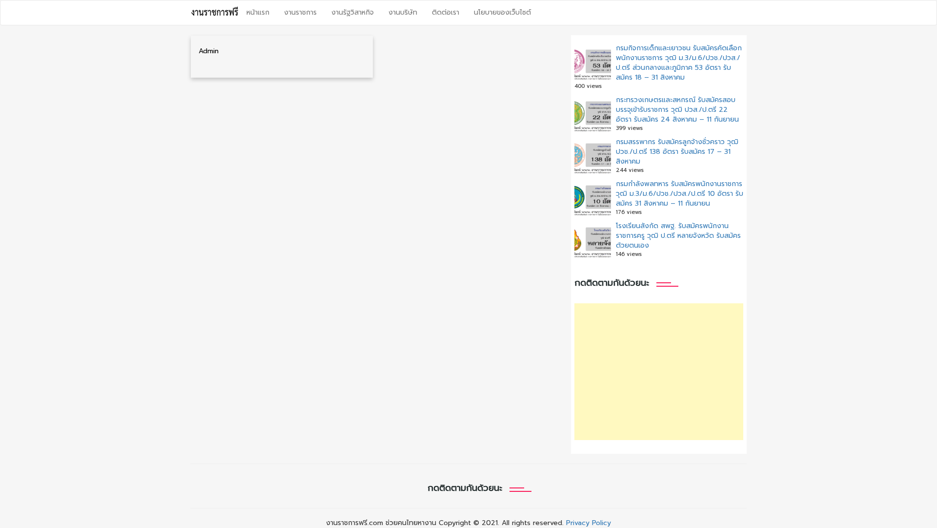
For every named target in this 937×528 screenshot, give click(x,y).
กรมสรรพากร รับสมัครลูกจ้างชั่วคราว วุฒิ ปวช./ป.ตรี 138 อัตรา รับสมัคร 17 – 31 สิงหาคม (677, 152)
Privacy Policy (588, 523)
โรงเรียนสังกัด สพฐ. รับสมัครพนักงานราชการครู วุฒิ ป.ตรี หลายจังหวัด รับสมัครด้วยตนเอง (678, 236)
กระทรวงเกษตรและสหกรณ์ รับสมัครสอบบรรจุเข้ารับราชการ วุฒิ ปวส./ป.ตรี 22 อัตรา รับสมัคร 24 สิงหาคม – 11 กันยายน (677, 110)
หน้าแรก (257, 12)
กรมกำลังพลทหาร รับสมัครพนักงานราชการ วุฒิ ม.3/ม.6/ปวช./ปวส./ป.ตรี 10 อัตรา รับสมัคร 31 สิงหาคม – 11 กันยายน (679, 194)
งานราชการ (300, 12)
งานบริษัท (402, 12)
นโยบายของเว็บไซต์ (502, 12)
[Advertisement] (658, 371)
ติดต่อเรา (445, 12)
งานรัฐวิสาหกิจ (352, 12)
